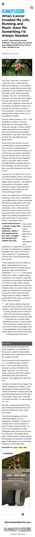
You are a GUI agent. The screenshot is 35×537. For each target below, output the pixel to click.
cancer (15, 447)
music (25, 447)
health (20, 447)
